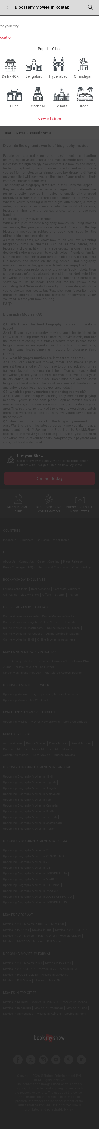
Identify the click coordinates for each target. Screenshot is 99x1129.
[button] (7, 7)
